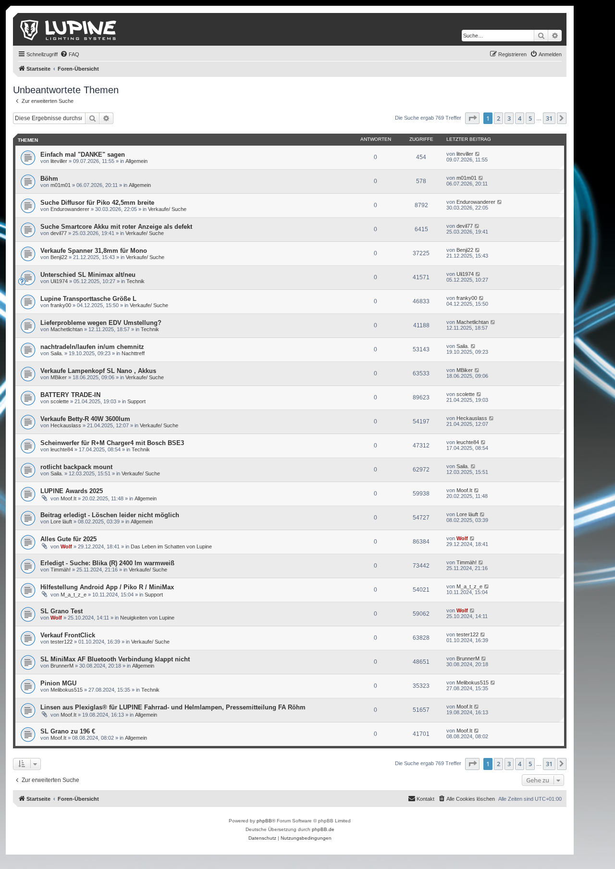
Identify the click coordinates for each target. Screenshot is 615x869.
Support (136, 401)
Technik (135, 281)
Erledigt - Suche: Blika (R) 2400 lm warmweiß (107, 563)
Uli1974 (59, 281)
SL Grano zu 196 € (67, 731)
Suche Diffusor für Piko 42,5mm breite (97, 202)
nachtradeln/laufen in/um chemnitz (92, 346)
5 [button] (530, 118)
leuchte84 (61, 449)
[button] (472, 118)
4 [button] (519, 118)
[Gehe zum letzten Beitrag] (478, 154)
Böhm (49, 178)
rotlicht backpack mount (76, 467)
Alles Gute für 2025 (68, 539)
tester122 (61, 642)
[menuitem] (69, 54)
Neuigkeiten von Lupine (147, 618)
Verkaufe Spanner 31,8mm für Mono (93, 250)
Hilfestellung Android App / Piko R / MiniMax (107, 587)
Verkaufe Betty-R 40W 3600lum (85, 418)
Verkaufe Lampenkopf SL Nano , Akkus (98, 370)
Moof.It (68, 498)
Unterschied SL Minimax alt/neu (87, 274)
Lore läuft (61, 521)
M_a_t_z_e (73, 594)
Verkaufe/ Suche (167, 209)
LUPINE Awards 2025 (71, 491)
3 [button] (509, 118)
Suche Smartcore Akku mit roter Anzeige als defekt (116, 226)
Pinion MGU (58, 683)
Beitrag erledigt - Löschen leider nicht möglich (109, 515)
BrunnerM (62, 666)
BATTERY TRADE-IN (70, 394)
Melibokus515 (66, 690)
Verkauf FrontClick (67, 635)
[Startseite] (69, 29)
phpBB (264, 820)
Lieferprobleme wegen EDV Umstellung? (100, 322)
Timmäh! (60, 569)
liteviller (58, 161)
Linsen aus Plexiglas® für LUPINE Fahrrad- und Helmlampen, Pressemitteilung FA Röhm (173, 707)
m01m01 (60, 185)
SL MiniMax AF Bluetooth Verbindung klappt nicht (115, 659)
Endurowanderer (69, 209)
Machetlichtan (66, 329)
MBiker (58, 377)
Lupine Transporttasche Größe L (88, 298)
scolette (59, 401)
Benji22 (58, 257)
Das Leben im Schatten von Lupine (171, 546)
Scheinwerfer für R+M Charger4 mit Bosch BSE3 (112, 443)
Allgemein (136, 161)
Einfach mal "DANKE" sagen (82, 154)
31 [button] (549, 118)
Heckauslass (65, 425)
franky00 (60, 305)
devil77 (58, 233)
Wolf (66, 546)
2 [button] (498, 118)
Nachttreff (133, 353)
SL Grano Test (61, 611)
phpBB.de (323, 829)
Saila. (56, 353)
